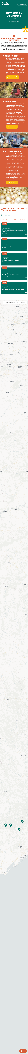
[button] (10, 825)
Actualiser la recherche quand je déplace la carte (16, 302)
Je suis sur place (23, 4)
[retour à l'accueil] (5, 4)
